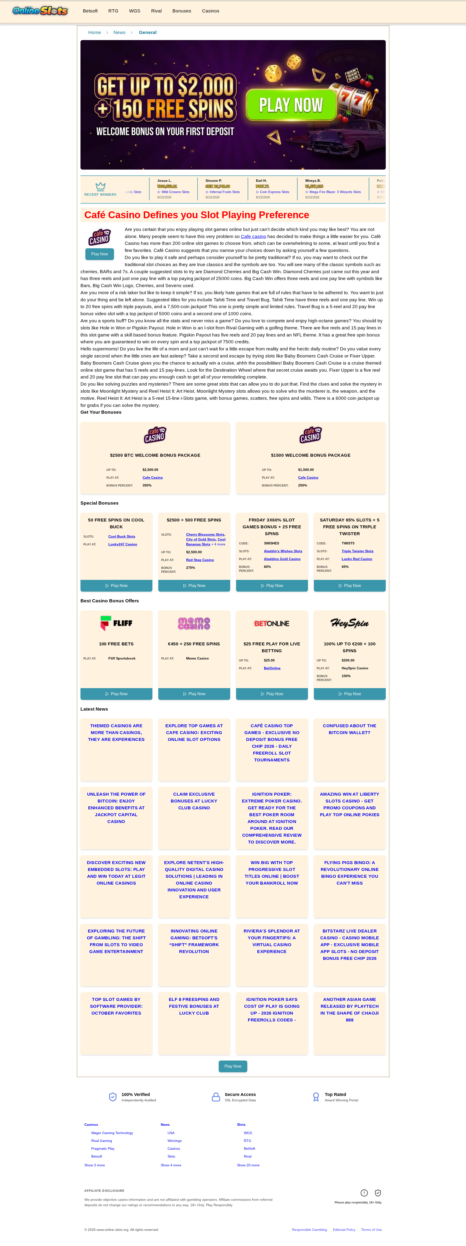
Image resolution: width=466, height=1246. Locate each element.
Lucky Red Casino (357, 559)
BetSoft (249, 1148)
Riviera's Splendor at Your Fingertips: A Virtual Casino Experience (272, 941)
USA (171, 1133)
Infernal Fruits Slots (213, 192)
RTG (113, 10)
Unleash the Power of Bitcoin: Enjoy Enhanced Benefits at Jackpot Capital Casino (116, 808)
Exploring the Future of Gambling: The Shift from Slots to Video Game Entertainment (116, 941)
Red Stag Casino (200, 560)
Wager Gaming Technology (112, 1133)
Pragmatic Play (102, 1148)
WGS (134, 10)
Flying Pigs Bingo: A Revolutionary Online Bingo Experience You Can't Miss (350, 873)
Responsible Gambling (309, 1230)
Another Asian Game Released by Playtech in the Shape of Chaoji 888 (349, 1009)
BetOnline (272, 668)
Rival (156, 10)
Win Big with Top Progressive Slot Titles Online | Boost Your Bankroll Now (272, 873)
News (119, 32)
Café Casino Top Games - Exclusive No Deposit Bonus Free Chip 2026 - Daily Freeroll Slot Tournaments (271, 742)
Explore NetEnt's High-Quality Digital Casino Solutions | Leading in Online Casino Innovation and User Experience (194, 879)
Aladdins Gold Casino (282, 559)
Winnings (175, 1141)
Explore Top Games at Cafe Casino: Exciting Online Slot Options (194, 732)
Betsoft (90, 10)
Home (94, 32)
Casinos (210, 10)
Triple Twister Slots (358, 551)
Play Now (99, 254)
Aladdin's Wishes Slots (283, 551)
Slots (171, 1156)
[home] (40, 19)
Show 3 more (94, 1165)
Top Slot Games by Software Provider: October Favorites (116, 1006)
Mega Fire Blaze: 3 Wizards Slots (323, 192)
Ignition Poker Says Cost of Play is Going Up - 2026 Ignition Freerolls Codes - (272, 1009)
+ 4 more (218, 544)
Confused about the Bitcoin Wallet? (349, 729)
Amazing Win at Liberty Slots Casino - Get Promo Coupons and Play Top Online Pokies (350, 804)
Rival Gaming (101, 1141)
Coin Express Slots (263, 192)
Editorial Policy (344, 1230)
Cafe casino (253, 236)
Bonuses (181, 10)
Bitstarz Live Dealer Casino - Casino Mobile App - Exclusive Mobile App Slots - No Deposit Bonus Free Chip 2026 (349, 945)
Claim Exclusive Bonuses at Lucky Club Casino (194, 801)
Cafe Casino (153, 477)
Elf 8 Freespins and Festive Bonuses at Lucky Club (194, 1006)
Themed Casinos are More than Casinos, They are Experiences (116, 732)
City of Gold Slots (201, 539)
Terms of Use (371, 1230)
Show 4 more (171, 1165)
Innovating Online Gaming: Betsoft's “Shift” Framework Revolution (194, 941)
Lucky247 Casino (122, 544)
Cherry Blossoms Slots (205, 534)
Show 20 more (248, 1165)
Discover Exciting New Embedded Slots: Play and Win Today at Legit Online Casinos (116, 873)
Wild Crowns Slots (164, 192)
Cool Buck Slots (121, 536)
